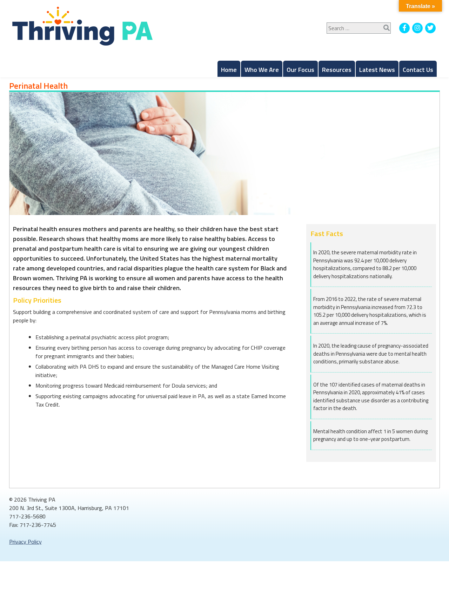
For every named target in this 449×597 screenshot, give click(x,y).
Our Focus (300, 69)
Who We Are (261, 69)
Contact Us (418, 69)
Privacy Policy (25, 541)
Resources (336, 69)
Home (229, 69)
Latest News (377, 69)
